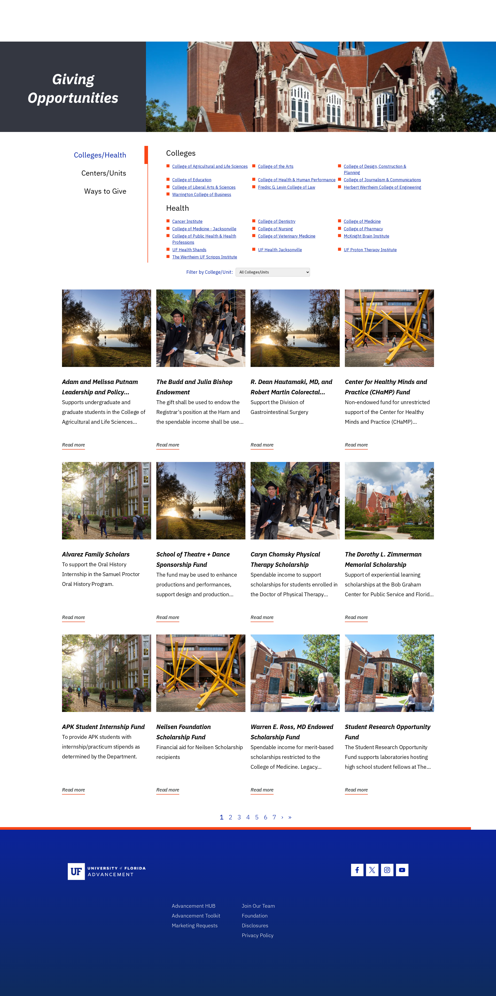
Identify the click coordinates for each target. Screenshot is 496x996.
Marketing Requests (195, 925)
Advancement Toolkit (196, 915)
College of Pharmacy (363, 228)
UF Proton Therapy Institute (370, 249)
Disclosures (255, 925)
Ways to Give (105, 191)
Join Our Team (258, 905)
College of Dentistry (277, 221)
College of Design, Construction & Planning (375, 169)
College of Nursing (275, 228)
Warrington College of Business (201, 194)
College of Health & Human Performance (297, 179)
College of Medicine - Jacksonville (204, 228)
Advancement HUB (193, 905)
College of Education (191, 179)
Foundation (255, 915)
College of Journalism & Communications (382, 179)
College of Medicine (362, 221)
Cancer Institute (187, 221)
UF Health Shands (189, 249)
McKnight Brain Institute (366, 236)
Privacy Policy (258, 935)
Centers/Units (103, 173)
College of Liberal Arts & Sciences (204, 187)
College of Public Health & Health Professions (204, 239)
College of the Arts (275, 166)
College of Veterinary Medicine (286, 236)
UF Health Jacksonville (280, 249)
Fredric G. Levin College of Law (286, 187)
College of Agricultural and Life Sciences (210, 166)
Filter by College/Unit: (209, 272)
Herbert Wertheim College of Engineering (382, 187)
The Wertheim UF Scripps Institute (204, 257)
